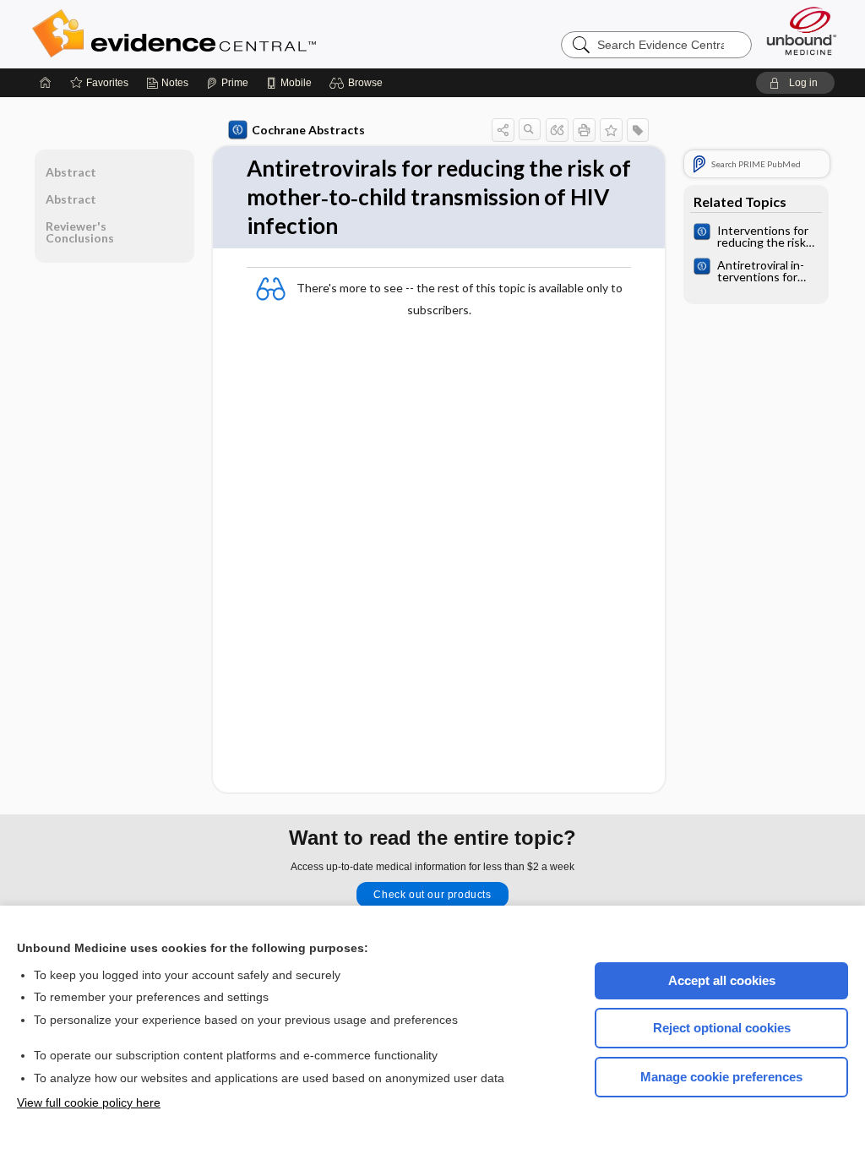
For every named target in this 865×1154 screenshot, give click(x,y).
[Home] (46, 82)
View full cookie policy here (88, 1102)
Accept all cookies (721, 980)
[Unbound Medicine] (801, 30)
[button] (358, 82)
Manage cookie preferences (721, 1077)
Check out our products (432, 895)
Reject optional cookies (722, 1028)
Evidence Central (241, 33)
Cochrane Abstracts (308, 129)
